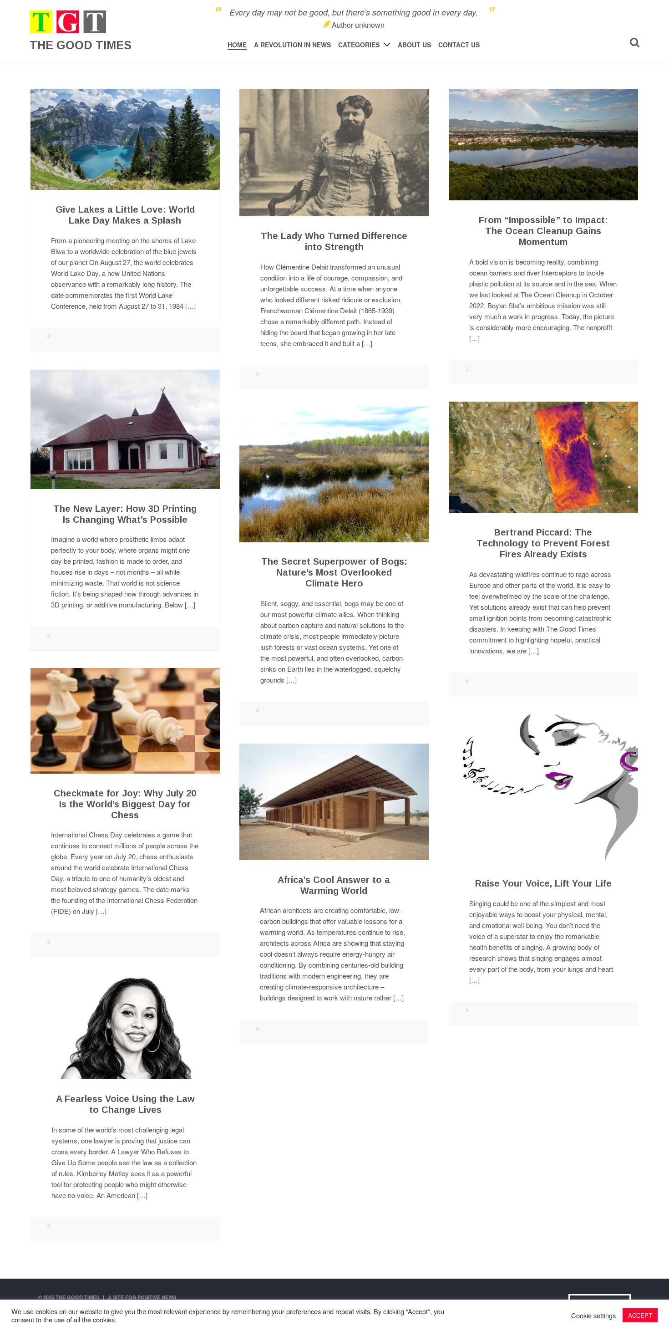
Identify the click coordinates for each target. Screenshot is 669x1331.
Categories (359, 44)
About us (414, 44)
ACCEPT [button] (640, 1315)
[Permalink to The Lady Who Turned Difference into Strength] (334, 153)
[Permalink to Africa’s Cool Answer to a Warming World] (334, 802)
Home (237, 44)
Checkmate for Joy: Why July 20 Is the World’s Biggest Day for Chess (125, 804)
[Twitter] (608, 43)
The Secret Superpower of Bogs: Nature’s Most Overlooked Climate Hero (334, 573)
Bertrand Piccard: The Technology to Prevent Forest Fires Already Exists (543, 543)
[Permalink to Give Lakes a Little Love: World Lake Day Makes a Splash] (125, 139)
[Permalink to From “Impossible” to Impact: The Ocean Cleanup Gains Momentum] (543, 145)
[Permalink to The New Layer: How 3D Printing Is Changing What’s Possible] (125, 429)
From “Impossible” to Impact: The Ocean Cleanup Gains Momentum (543, 231)
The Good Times (77, 1297)
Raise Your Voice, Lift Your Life (543, 883)
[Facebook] (615, 43)
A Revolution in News (292, 44)
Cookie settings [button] (593, 1315)
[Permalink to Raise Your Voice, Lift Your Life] (543, 787)
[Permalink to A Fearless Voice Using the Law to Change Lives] (125, 1027)
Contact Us (459, 44)
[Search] (634, 43)
